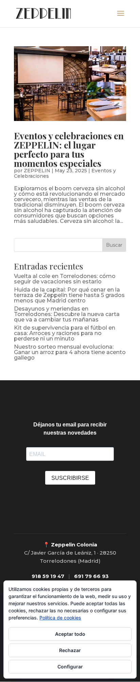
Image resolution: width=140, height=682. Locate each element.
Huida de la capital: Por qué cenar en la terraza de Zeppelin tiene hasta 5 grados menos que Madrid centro (69, 295)
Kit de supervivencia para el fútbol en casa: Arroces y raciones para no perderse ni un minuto (64, 333)
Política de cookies (60, 617)
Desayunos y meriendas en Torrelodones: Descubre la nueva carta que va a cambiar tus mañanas (67, 314)
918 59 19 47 (48, 576)
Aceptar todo (70, 634)
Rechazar (70, 650)
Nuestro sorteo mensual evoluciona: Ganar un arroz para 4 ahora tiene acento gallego (70, 352)
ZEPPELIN (37, 171)
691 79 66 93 (91, 576)
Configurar (70, 666)
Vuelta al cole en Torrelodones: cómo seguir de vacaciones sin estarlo (65, 279)
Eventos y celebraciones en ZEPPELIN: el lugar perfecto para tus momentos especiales (69, 149)
